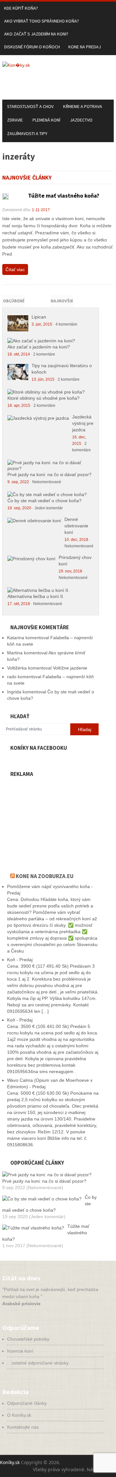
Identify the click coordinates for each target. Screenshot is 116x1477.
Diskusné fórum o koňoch (32, 47)
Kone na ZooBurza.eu (44, 876)
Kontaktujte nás (23, 1427)
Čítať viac (15, 269)
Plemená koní (46, 120)
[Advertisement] (50, 821)
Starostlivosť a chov (30, 106)
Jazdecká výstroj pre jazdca (82, 423)
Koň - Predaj (20, 959)
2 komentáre (44, 354)
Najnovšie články (62, 306)
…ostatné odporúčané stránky (38, 1362)
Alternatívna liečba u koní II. (35, 596)
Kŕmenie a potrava (82, 106)
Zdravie (15, 120)
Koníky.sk (10, 1462)
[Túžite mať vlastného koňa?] (5, 196)
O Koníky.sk (19, 1415)
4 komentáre (66, 324)
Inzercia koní (20, 1351)
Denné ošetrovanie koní (76, 526)
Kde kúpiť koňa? (21, 8)
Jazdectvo (81, 120)
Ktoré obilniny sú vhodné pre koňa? (43, 398)
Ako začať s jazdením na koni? (36, 34)
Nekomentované (46, 482)
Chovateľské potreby (28, 1339)
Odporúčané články (27, 1403)
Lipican (39, 316)
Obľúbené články (13, 306)
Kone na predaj (84, 47)
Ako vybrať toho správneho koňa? (41, 21)
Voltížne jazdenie (70, 667)
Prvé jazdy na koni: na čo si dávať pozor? (49, 474)
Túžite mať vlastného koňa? (63, 195)
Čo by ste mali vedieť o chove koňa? (44, 500)
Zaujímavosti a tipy (27, 133)
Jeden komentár (48, 508)
